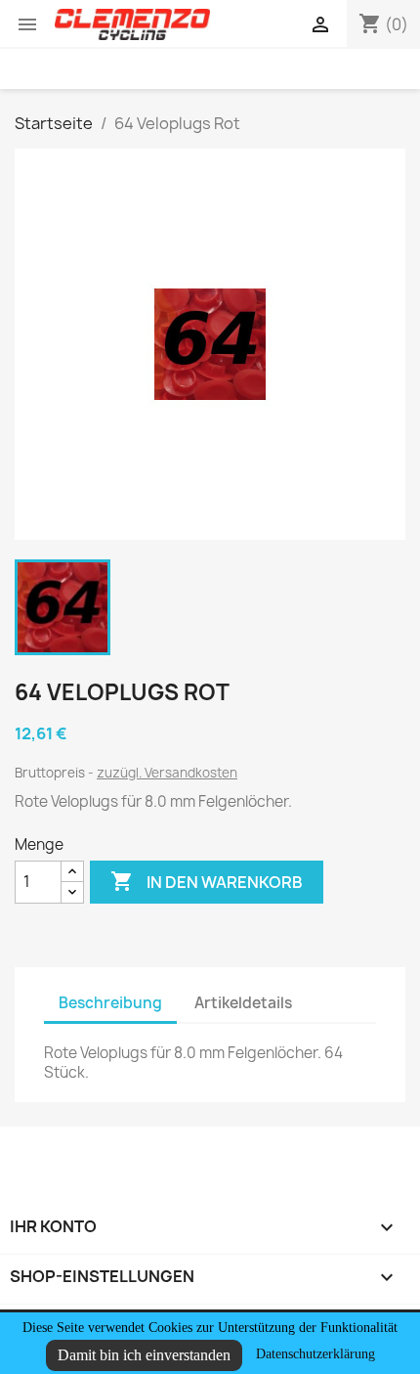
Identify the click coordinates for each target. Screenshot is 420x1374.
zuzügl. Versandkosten (167, 772)
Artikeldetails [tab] (243, 1003)
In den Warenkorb (206, 881)
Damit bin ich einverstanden (144, 1355)
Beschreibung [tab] (110, 1003)
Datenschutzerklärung (315, 1354)
